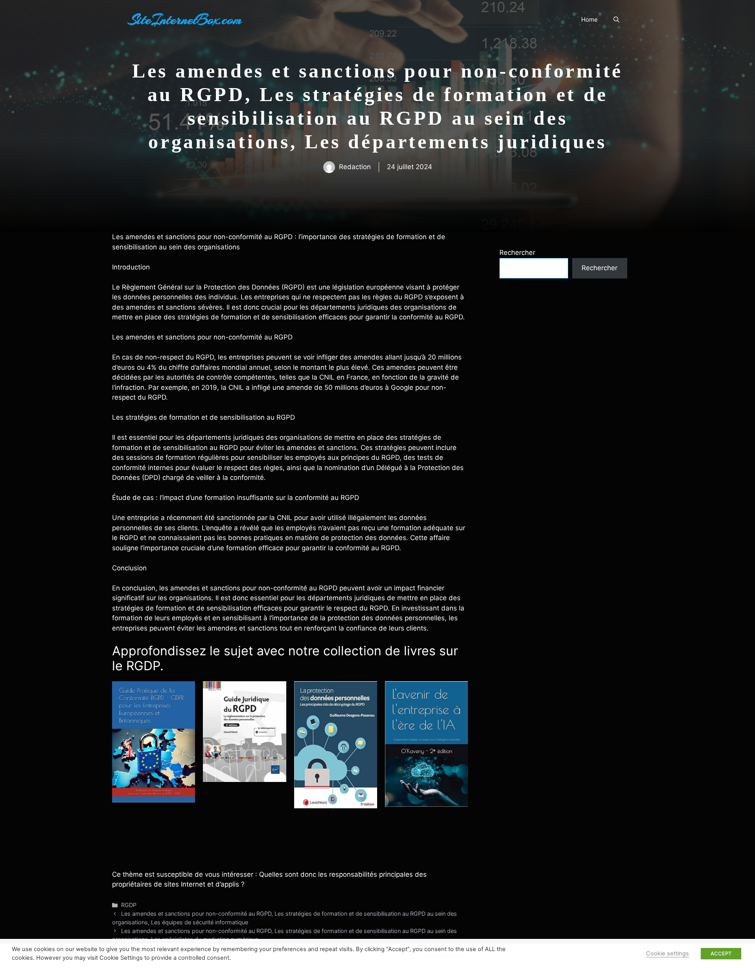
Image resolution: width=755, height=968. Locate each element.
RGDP (128, 905)
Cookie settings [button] (667, 953)
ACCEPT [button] (721, 953)
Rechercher (517, 252)
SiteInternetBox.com (185, 20)
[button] (616, 19)
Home (589, 19)
